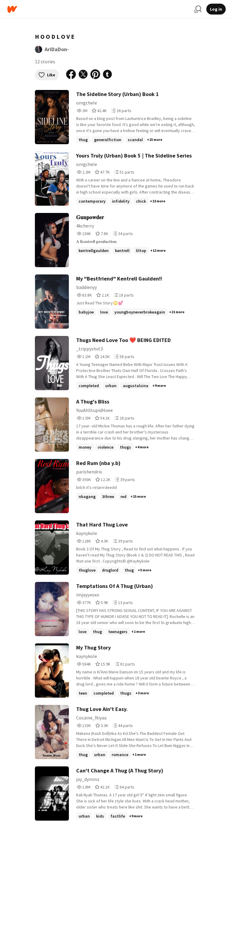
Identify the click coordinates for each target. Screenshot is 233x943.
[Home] (98, 9)
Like (51, 75)
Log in (216, 9)
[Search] (197, 9)
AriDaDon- (57, 49)
